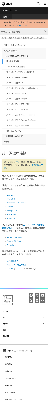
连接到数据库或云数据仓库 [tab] (16, 56)
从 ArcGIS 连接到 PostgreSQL (18, 99)
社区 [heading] (4, 318)
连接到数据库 (12, 261)
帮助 (5, 17)
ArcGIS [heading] (5, 311)
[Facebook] (31, 295)
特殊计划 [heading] (6, 336)
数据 (10, 38)
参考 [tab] (7, 142)
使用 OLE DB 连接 (13, 131)
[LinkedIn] (42, 295)
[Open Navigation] (45, 3)
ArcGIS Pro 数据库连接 (15, 67)
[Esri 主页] (7, 4)
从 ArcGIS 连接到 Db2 (15, 83)
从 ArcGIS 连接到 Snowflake (17, 126)
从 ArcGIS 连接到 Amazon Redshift (20, 115)
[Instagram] (37, 300)
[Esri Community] (31, 300)
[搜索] (38, 3)
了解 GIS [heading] (5, 324)
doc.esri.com (21, 25)
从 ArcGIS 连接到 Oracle (16, 93)
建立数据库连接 (12, 61)
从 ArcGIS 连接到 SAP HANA (18, 104)
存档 (17, 162)
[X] (37, 295)
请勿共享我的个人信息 (14, 399)
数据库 (17, 38)
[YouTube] (42, 300)
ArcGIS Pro (8, 10)
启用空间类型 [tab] (11, 50)
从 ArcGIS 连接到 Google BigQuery (21, 120)
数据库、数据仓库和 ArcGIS (14, 45)
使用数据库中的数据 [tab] (14, 136)
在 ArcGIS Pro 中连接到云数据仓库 (20, 72)
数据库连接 (16, 265)
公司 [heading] (4, 330)
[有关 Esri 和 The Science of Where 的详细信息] (8, 300)
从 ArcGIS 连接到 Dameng (17, 77)
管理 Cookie (10, 393)
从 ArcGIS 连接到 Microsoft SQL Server (22, 88)
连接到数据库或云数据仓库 (33, 38)
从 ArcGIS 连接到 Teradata (17, 109)
